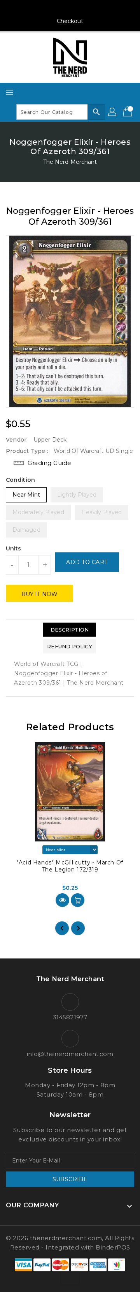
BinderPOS (113, 1247)
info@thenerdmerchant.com (70, 1054)
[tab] (69, 630)
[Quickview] (62, 900)
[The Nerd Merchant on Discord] (85, 9)
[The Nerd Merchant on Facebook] (40, 9)
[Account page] (113, 112)
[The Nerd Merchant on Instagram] (55, 9)
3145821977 (70, 1017)
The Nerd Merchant (70, 161)
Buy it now (39, 594)
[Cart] (128, 112)
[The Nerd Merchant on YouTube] (70, 9)
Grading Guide (50, 463)
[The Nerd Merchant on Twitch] (99, 9)
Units (13, 548)
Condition (20, 479)
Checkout (70, 21)
